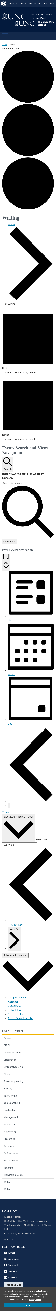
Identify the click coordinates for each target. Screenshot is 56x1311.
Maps (23, 3)
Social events (11, 1160)
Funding (8, 1088)
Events (11, 224)
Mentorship (10, 1124)
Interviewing (10, 1095)
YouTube (12, 1277)
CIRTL (7, 1045)
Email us (8, 1239)
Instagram (13, 1259)
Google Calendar (17, 997)
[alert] (28, 341)
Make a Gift (14, 1284)
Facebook (13, 1265)
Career (7, 1038)
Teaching (8, 1167)
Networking (10, 1131)
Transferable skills (14, 1174)
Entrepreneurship (13, 1066)
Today (5, 812)
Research (9, 1146)
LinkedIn (12, 1271)
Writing (7, 1182)
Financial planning (13, 1081)
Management (11, 1117)
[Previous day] (31, 801)
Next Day (14, 929)
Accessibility (12, 3)
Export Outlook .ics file (20, 1018)
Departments (35, 3)
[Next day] (9, 805)
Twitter (11, 1252)
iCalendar (13, 1001)
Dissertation (10, 1059)
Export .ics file (15, 1014)
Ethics (7, 1074)
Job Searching (12, 1102)
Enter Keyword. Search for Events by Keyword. (23, 475)
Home (4, 44)
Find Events (9, 541)
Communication (12, 1052)
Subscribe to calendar (15, 955)
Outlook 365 (14, 1005)
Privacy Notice (35, 1300)
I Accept (28, 1305)
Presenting (9, 1138)
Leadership (10, 1110)
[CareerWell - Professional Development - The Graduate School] (28, 16)
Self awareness (12, 1153)
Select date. (43, 839)
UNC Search (49, 3)
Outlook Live (15, 1010)
